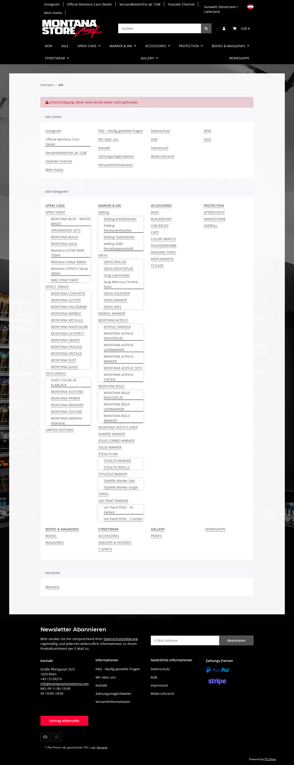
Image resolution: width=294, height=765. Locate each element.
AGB (154, 139)
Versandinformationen (115, 165)
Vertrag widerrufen (64, 721)
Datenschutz (160, 131)
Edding (103, 212)
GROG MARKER (115, 300)
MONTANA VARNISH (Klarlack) (66, 420)
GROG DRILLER (115, 262)
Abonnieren (236, 640)
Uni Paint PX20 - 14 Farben (118, 509)
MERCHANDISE (162, 259)
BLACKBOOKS (161, 219)
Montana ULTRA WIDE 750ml (68, 252)
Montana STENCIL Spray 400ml (69, 271)
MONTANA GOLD (64, 244)
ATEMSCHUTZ (214, 212)
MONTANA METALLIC (67, 320)
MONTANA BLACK (64, 237)
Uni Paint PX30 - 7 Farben (123, 519)
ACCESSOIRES (108, 536)
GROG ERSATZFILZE (118, 268)
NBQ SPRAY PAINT (65, 280)
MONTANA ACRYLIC (113, 320)
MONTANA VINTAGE (66, 353)
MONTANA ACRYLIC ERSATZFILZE (119, 335)
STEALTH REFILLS (117, 467)
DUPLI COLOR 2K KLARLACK (63, 382)
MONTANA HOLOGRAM (69, 307)
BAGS (155, 212)
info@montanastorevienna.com (64, 684)
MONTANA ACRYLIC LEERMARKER (119, 347)
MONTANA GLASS (64, 367)
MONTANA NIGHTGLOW (69, 327)
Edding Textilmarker (119, 237)
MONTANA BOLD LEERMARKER (117, 406)
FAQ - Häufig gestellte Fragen (120, 131)
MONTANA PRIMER (65, 398)
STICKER (157, 265)
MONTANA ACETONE (67, 391)
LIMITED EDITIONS (59, 430)
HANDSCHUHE (215, 219)
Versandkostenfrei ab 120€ (140, 4)
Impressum (159, 148)
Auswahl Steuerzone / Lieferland (221, 9)
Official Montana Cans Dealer (89, 4)
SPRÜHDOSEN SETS (66, 230)
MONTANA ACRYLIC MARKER (119, 358)
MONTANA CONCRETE (68, 293)
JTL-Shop (270, 759)
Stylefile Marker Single (121, 487)
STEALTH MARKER (117, 460)
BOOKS (51, 536)
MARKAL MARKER (111, 313)
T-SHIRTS (105, 549)
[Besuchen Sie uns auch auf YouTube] (45, 737)
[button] (224, 28)
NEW (48, 46)
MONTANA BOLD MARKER (117, 418)
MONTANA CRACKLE (66, 347)
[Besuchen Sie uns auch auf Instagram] (56, 737)
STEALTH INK (108, 454)
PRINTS (156, 536)
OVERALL (210, 225)
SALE (64, 46)
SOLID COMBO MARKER (116, 440)
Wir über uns (108, 139)
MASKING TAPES (163, 252)
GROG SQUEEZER (117, 293)
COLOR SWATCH (163, 239)
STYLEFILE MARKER (112, 474)
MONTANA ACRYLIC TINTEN (119, 377)
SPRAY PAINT (55, 212)
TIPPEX (103, 494)
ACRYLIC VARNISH (117, 327)
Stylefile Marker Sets (119, 480)
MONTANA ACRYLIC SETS (123, 368)
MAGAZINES (54, 542)
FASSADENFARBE (164, 245)
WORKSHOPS (216, 529)
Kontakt (104, 148)
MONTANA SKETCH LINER (118, 427)
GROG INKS (112, 307)
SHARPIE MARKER (111, 434)
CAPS (155, 232)
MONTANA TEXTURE (66, 411)
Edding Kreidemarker (120, 219)
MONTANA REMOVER (67, 405)
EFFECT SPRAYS (57, 287)
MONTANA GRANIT (65, 340)
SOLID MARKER (110, 447)
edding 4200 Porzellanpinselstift (118, 246)
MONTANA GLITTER (66, 300)
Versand (102, 747)
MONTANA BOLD (111, 386)
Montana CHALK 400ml (68, 262)
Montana (52, 587)
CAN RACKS (160, 225)
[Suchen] (206, 28)
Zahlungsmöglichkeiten (116, 156)
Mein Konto (53, 13)
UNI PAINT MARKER (113, 500)
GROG (102, 255)
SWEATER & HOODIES (114, 542)
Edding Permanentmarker (118, 228)
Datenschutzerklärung (121, 639)
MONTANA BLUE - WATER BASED (70, 221)
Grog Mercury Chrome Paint (121, 284)
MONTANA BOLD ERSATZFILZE (117, 395)
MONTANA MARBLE (66, 313)
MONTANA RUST (63, 360)
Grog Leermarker (117, 275)
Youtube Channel (181, 4)
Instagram (52, 4)
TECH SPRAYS (55, 373)
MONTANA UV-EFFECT (68, 333)
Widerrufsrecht (162, 156)
